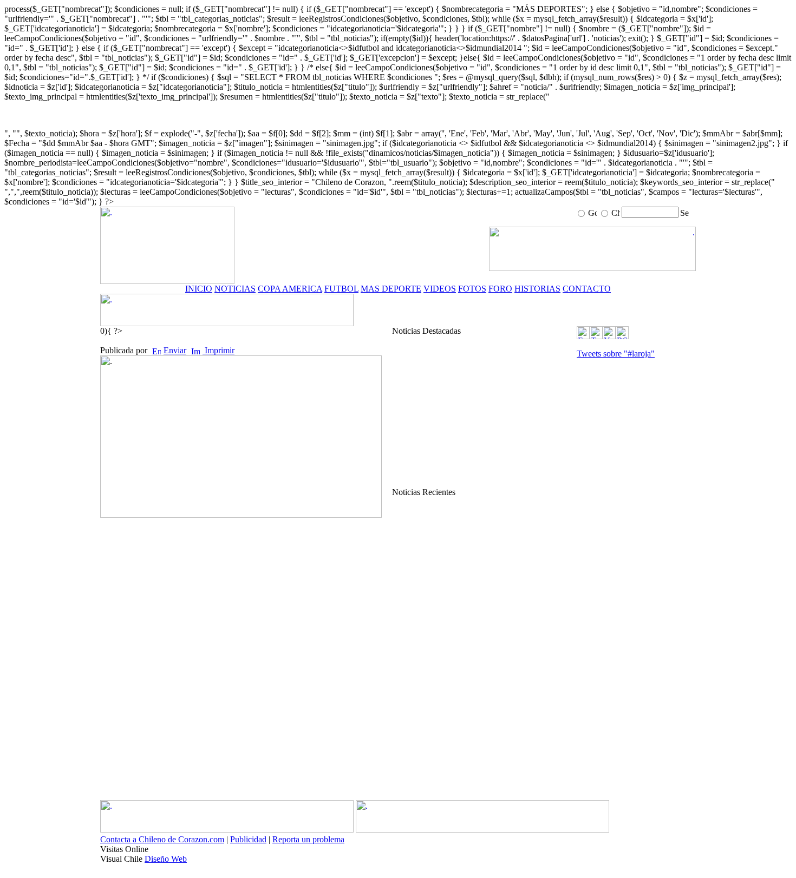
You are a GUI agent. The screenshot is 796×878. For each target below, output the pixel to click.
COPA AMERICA (290, 288)
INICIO (198, 288)
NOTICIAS (235, 288)
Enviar (175, 350)
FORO (500, 288)
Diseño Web (166, 858)
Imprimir (218, 350)
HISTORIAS (537, 288)
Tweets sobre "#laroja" (616, 353)
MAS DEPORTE (391, 288)
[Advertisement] (483, 411)
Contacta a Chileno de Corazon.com (162, 839)
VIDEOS (439, 288)
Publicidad (248, 839)
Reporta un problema (308, 839)
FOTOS (472, 288)
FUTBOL (341, 288)
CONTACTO (587, 288)
